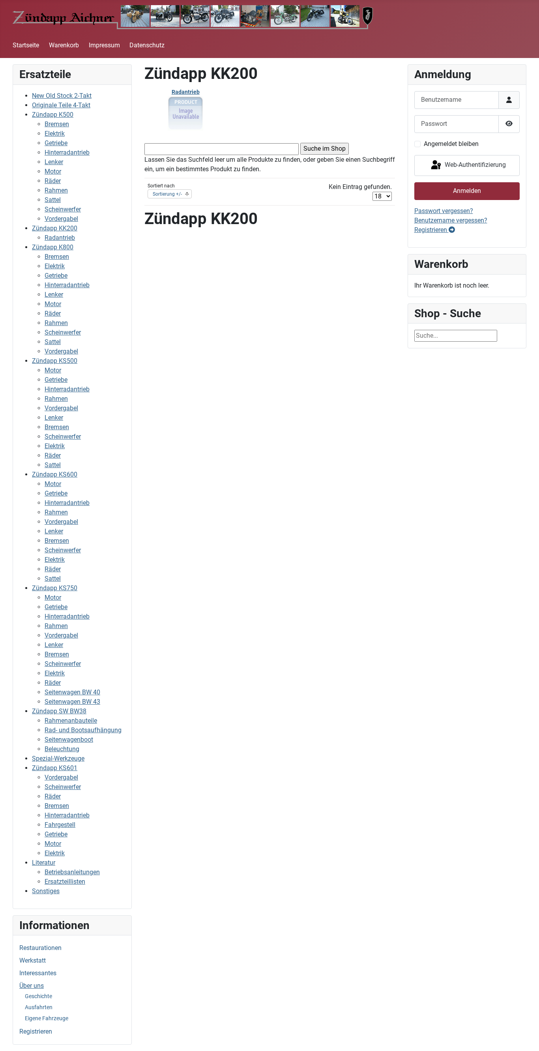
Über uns (31, 985)
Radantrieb (60, 237)
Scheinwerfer (63, 209)
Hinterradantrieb (67, 152)
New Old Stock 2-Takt (62, 95)
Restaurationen (40, 948)
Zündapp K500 (52, 114)
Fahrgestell (60, 824)
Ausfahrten (38, 1007)
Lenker (54, 162)
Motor (53, 171)
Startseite (26, 45)
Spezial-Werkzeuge (58, 758)
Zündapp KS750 (54, 588)
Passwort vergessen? (443, 211)
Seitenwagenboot (69, 739)
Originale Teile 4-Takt (61, 105)
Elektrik (55, 133)
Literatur (43, 862)
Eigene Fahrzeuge (46, 1018)
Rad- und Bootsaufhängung (83, 730)
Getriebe (56, 143)
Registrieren (35, 1031)
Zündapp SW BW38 (59, 711)
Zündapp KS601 (54, 768)
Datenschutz (147, 45)
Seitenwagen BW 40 (72, 692)
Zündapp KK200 (54, 228)
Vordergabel (61, 219)
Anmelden (467, 190)
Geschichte (38, 996)
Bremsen (57, 124)
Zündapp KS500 (54, 361)
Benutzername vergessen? (450, 220)
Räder (53, 181)
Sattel (53, 200)
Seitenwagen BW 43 (72, 701)
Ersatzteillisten (65, 881)
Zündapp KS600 (54, 474)
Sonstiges (46, 891)
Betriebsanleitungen (72, 872)
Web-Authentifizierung (474, 165)
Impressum (104, 45)
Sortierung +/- (167, 194)
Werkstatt (32, 960)
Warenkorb (64, 45)
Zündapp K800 (52, 247)
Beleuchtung (62, 749)
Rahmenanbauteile (71, 720)
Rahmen (56, 190)
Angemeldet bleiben (451, 144)
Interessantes (37, 973)
